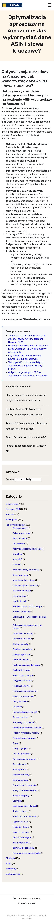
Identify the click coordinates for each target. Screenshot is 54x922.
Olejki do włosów (21, 644)
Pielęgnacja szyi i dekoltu (24, 691)
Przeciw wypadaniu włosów (26, 733)
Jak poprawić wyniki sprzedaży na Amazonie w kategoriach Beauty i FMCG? (26, 365)
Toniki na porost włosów (24, 816)
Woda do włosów (21, 827)
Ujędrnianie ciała (20, 822)
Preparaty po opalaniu (23, 722)
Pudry (15, 743)
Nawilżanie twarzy (21, 611)
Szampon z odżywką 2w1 (25, 806)
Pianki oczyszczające (23, 675)
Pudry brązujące (20, 748)
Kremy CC (17, 564)
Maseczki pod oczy (22, 590)
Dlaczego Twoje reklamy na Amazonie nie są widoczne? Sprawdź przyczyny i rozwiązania (28, 349)
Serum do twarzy (21, 774)
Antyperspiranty (20, 528)
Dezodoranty (19, 543)
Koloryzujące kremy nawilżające (28, 549)
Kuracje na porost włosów (25, 585)
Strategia (10, 858)
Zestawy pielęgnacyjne (24, 848)
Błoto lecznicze (20, 538)
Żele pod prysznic (21, 842)
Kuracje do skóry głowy (24, 580)
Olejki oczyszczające (22, 649)
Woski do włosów (21, 832)
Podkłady (17, 707)
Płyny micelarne (20, 701)
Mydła (8, 863)
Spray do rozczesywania (24, 785)
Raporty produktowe (16, 525)
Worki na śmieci (13, 874)
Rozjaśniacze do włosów (24, 759)
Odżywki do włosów (22, 639)
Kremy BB (17, 559)
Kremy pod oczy (20, 575)
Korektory (17, 554)
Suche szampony (21, 795)
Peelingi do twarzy (21, 670)
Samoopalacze (20, 769)
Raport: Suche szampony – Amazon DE (26, 437)
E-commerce (12, 504)
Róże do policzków (22, 754)
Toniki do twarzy (21, 811)
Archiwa (10, 479)
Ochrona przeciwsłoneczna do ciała (29, 617)
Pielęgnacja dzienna (22, 680)
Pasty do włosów (21, 659)
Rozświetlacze (20, 764)
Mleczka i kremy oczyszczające (27, 606)
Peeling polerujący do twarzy (26, 665)
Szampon (17, 801)
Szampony (11, 869)
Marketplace (11, 519)
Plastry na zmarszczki (23, 696)
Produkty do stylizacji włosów (27, 727)
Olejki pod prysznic (21, 654)
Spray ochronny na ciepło (25, 790)
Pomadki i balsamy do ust (25, 712)
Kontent (10, 514)
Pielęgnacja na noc (22, 686)
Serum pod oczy (20, 780)
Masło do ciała (19, 596)
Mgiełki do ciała (20, 601)
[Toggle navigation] (49, 5)
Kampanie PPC (13, 509)
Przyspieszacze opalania (24, 738)
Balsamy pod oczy (21, 533)
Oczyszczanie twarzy (23, 633)
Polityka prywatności (15, 916)
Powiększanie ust (21, 717)
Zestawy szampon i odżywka (27, 853)
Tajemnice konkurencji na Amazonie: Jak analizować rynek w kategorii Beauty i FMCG (27, 339)
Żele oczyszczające (22, 837)
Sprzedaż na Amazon (30, 898)
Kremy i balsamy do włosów (26, 570)
